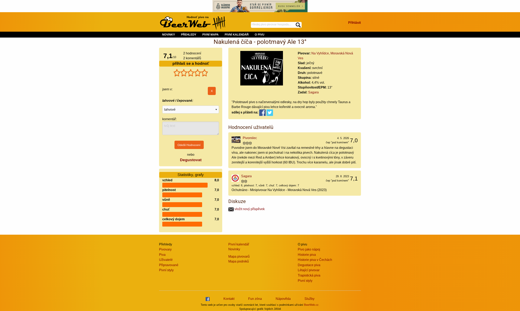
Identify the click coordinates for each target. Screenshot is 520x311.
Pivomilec (250, 138)
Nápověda (283, 298)
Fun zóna (255, 298)
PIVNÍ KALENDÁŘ (237, 34)
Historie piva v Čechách (315, 259)
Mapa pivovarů (239, 256)
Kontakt (228, 298)
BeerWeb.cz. (311, 304)
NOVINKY (168, 34)
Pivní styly (166, 270)
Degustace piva (309, 265)
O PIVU (259, 34)
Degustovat (191, 160)
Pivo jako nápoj (309, 249)
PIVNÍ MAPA (210, 34)
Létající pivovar (309, 270)
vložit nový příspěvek (249, 209)
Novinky (234, 249)
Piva (162, 254)
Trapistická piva (309, 275)
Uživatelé (166, 259)
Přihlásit (354, 22)
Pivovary (165, 249)
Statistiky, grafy (191, 175)
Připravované (168, 265)
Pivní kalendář (238, 244)
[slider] (190, 73)
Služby (309, 298)
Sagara (313, 92)
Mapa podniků (238, 261)
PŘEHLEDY (188, 34)
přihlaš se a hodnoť (190, 63)
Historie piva (307, 254)
